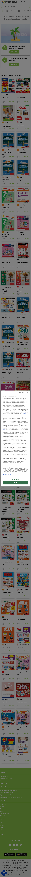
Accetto (15, 482)
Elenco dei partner (7, 474)
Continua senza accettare (24, 392)
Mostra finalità (15, 479)
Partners (4, 429)
